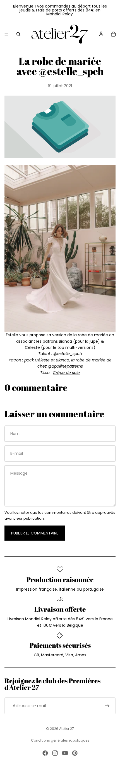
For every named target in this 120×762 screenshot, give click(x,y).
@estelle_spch (67, 353)
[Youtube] (65, 753)
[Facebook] (45, 753)
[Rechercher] (18, 34)
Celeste (32, 347)
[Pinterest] (74, 753)
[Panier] (113, 34)
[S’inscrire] (107, 706)
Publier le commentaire (34, 533)
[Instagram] (55, 753)
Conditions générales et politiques (60, 740)
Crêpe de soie (66, 372)
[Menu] (6, 34)
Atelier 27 (66, 728)
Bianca (66, 341)
